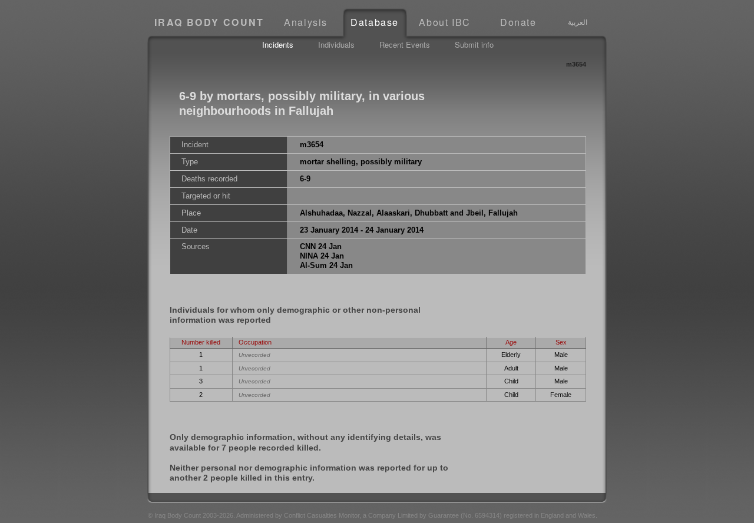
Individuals (336, 44)
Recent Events (404, 44)
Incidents (277, 44)
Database (374, 22)
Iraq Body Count (209, 22)
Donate (518, 22)
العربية (577, 22)
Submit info (474, 44)
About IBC (444, 22)
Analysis (306, 22)
